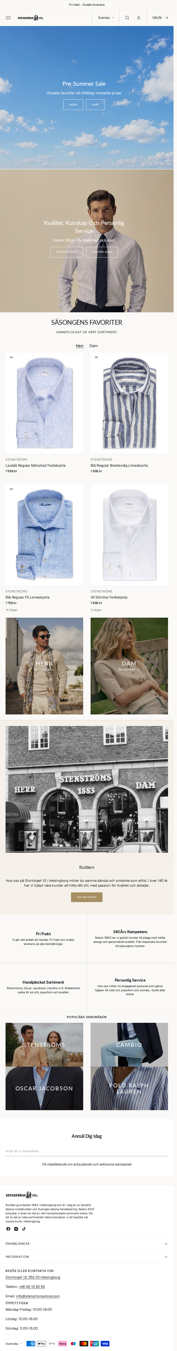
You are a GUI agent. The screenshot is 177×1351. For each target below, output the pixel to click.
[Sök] (126, 18)
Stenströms (16, 459)
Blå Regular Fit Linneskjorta (27, 597)
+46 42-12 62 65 (32, 1286)
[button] (8, 17)
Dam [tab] (93, 345)
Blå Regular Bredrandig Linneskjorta (119, 465)
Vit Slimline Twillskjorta (109, 597)
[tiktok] (24, 1229)
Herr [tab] (80, 345)
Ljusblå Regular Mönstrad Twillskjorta (36, 465)
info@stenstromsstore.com (38, 1296)
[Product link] (44, 403)
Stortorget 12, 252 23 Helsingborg (33, 1277)
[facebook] (8, 1229)
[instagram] (16, 1229)
